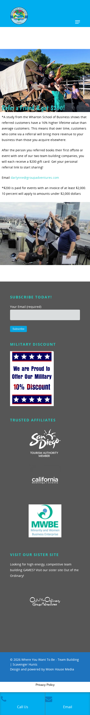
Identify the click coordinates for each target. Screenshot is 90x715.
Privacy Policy (45, 684)
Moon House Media (60, 669)
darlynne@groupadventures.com (35, 177)
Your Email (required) (25, 307)
